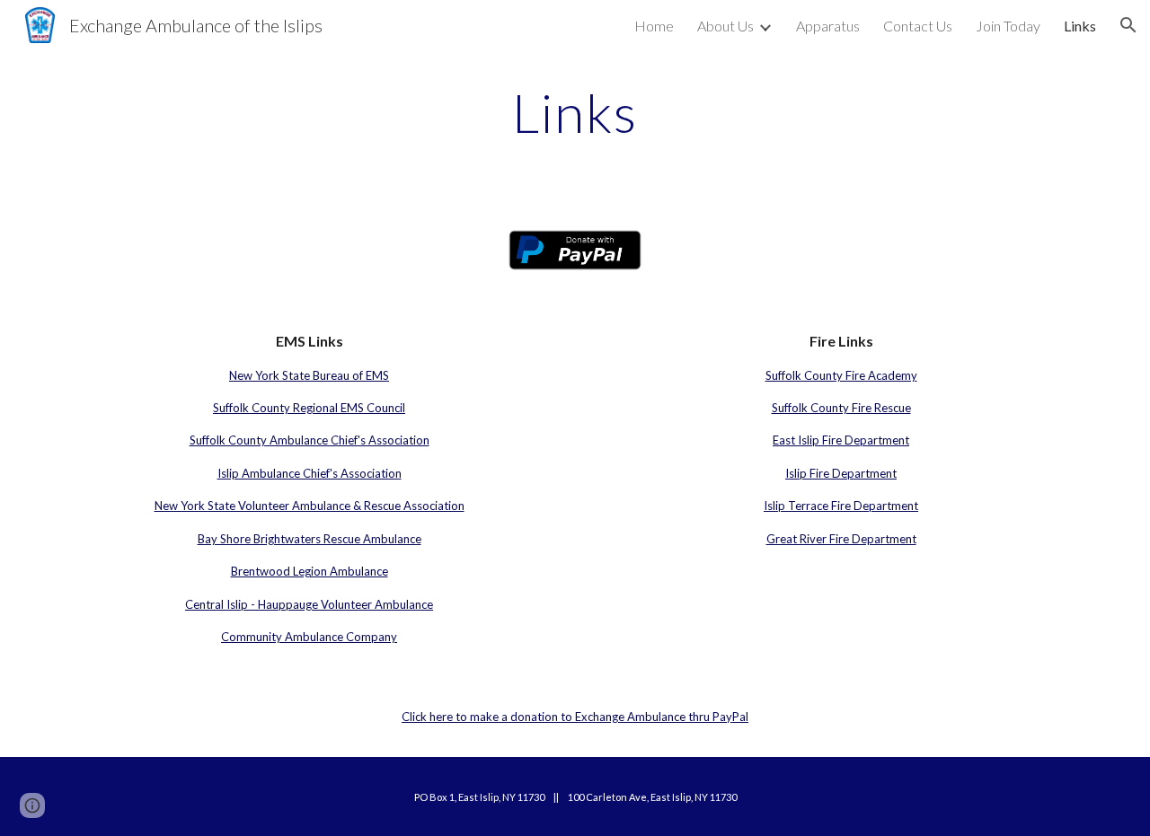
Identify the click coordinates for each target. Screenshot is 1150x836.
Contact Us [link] (917, 25)
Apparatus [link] (828, 25)
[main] (575, 112)
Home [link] (654, 25)
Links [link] (1080, 25)
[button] (1128, 25)
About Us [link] (725, 25)
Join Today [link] (1008, 25)
